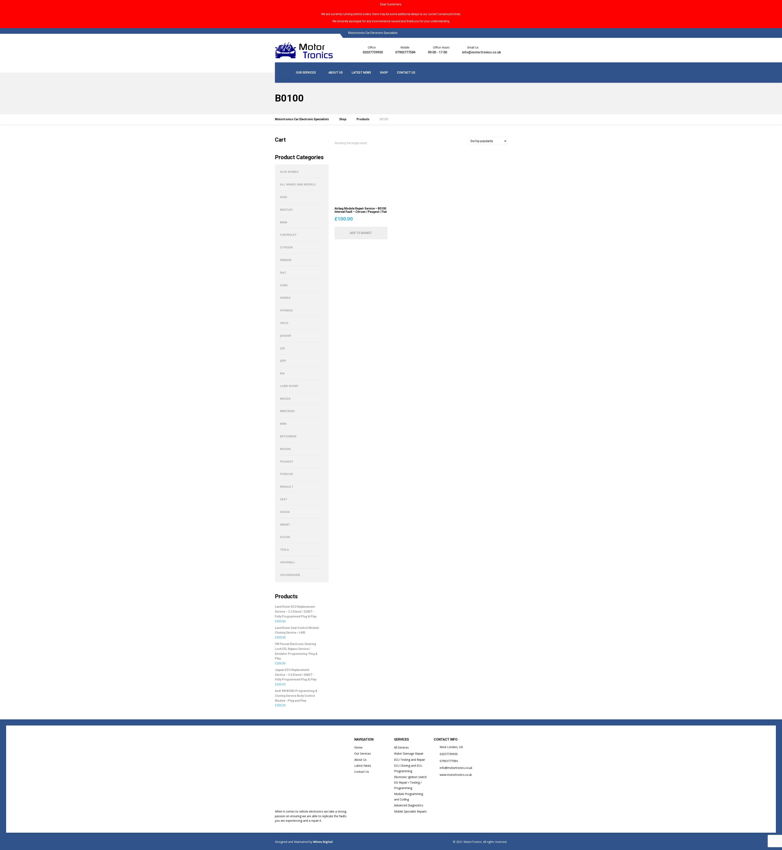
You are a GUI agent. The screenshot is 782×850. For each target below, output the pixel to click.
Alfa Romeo (289, 172)
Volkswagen (290, 575)
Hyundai (286, 310)
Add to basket (361, 233)
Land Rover (289, 386)
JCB (282, 348)
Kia (282, 373)
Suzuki (285, 537)
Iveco (284, 323)
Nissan (285, 449)
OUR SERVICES (306, 72)
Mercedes (287, 411)
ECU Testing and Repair (409, 760)
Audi (283, 197)
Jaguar (285, 335)
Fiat (283, 273)
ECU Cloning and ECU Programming (408, 768)
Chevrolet (288, 235)
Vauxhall (287, 562)
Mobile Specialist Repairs (410, 811)
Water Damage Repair (408, 753)
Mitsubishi (288, 436)
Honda (285, 298)
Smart (285, 524)
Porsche (286, 474)
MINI (283, 424)
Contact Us (361, 772)
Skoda (285, 512)
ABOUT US (335, 72)
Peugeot (286, 461)
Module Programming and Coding (408, 796)
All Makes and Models (298, 184)
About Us (360, 760)
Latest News (362, 765)
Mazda (285, 398)
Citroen (286, 247)
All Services (401, 747)
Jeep (283, 361)
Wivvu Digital (322, 842)
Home (358, 747)
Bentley (286, 210)
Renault (286, 486)
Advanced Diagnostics (408, 805)
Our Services (362, 753)
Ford (284, 285)
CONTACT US (406, 72)
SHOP (384, 72)
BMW (283, 222)
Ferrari (285, 260)
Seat (283, 499)
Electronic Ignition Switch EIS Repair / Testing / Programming (410, 782)
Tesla (284, 549)
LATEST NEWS (361, 72)
